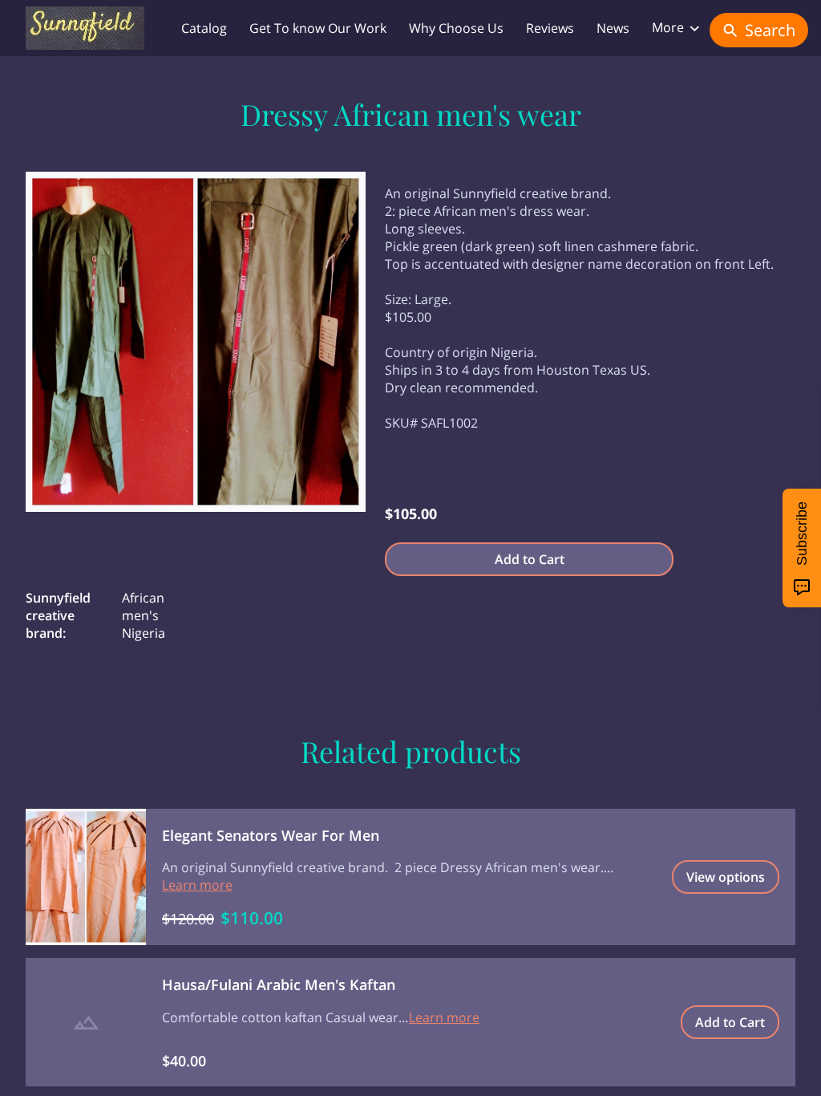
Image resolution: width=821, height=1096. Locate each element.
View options (725, 877)
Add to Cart (529, 559)
